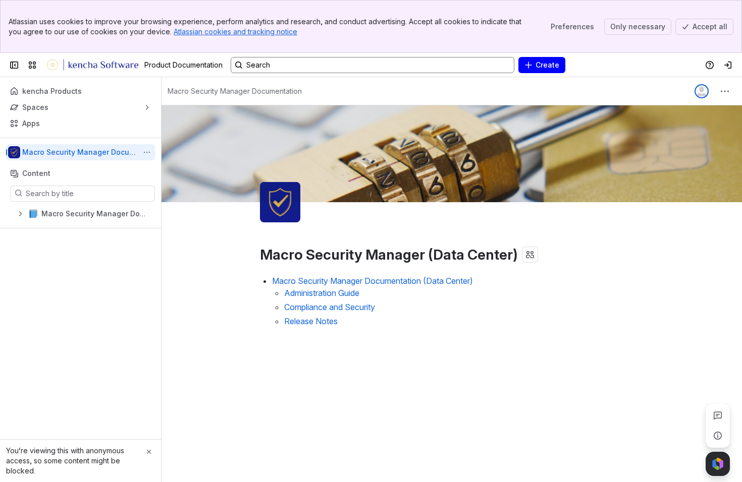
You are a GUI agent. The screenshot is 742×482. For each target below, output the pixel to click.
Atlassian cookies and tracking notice (235, 31)
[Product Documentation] (92, 65)
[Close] (149, 452)
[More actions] (147, 152)
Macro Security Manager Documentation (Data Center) (372, 281)
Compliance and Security (329, 307)
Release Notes (311, 321)
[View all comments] (718, 415)
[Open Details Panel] (718, 436)
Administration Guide (321, 293)
